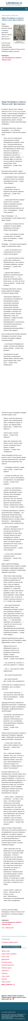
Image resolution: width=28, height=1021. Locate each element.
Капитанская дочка (8, 965)
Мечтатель (9, 111)
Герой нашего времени (9, 954)
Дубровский (5, 959)
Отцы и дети (6, 976)
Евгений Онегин (7, 962)
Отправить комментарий (9, 942)
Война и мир (6, 951)
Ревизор (4, 979)
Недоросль (5, 970)
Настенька (17, 111)
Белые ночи (15, 15)
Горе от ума (5, 956)
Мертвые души (6, 968)
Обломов (4, 973)
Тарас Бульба (6, 982)
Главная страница (6, 15)
